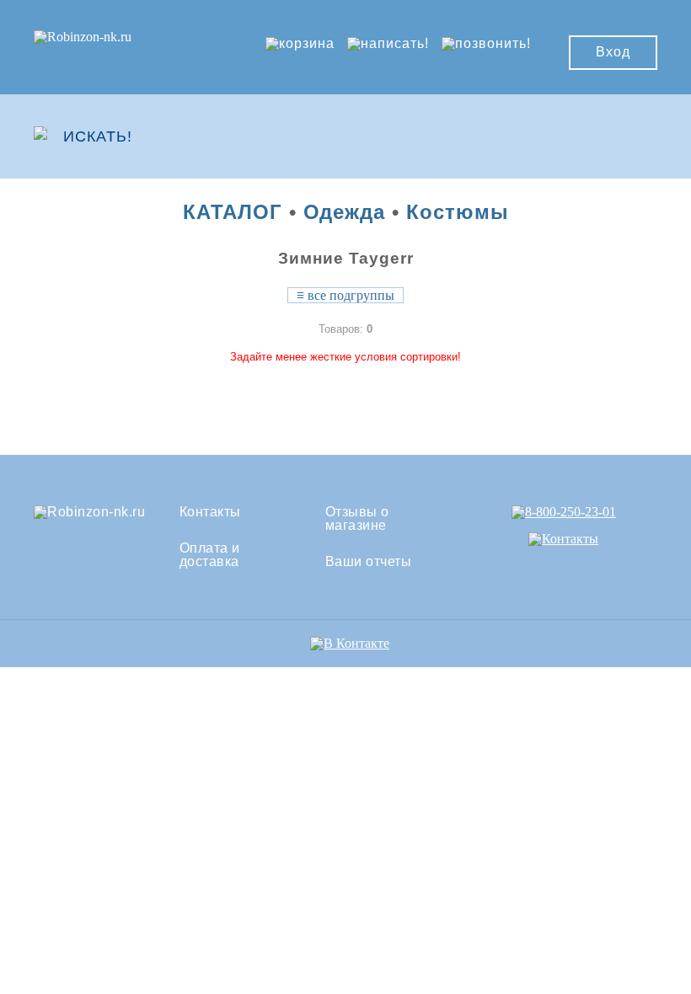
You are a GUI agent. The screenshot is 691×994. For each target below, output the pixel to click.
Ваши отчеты (368, 562)
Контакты (210, 512)
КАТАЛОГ (232, 211)
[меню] (607, 136)
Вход (613, 52)
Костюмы (457, 211)
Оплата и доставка (209, 555)
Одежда (344, 211)
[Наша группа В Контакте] (349, 643)
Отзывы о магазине (357, 518)
